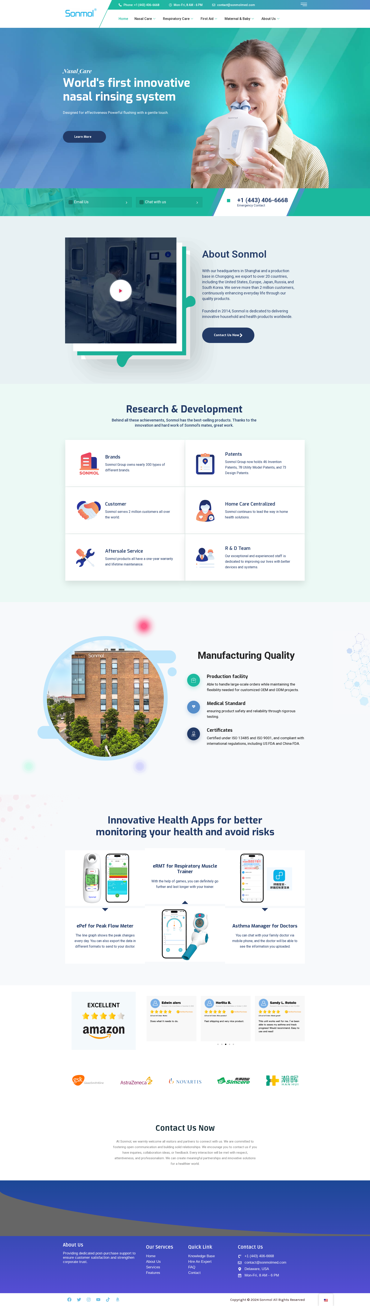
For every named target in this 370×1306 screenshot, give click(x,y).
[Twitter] (79, 1299)
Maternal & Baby (237, 19)
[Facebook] (69, 1299)
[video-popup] (120, 290)
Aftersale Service (124, 551)
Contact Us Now (226, 335)
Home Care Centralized (250, 504)
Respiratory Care (176, 19)
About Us (268, 19)
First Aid (207, 19)
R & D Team (238, 548)
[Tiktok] (108, 1299)
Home (123, 19)
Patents (233, 454)
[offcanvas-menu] (304, 4)
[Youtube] (98, 1299)
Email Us (81, 202)
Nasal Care (143, 19)
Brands (112, 457)
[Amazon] (117, 1299)
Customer (115, 504)
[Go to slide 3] (225, 1044)
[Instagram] (88, 1299)
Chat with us (155, 202)
